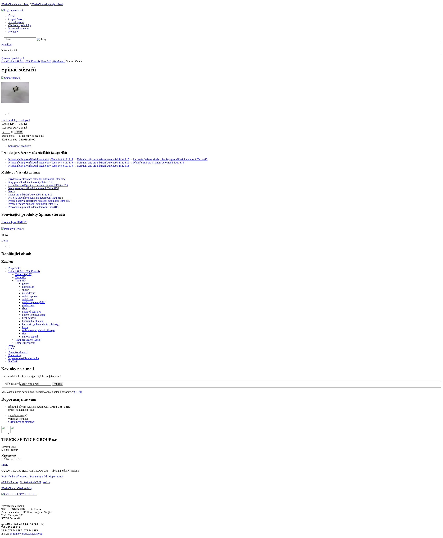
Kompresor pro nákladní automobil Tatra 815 (33, 188)
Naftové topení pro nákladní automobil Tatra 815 (35, 197)
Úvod (4, 61)
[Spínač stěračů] (10, 77)
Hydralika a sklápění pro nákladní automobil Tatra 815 (38, 185)
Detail (4, 240)
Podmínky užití (38, 476)
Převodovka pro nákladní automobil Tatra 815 (33, 207)
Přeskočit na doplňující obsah (47, 4)
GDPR (78, 391)
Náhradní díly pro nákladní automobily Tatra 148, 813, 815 (40, 159)
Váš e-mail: (11, 383)
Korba (11, 191)
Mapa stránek (56, 476)
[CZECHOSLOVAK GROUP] (19, 494)
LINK (4, 464)
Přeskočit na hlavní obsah (15, 4)
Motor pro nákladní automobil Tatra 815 (30, 194)
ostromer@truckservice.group (26, 533)
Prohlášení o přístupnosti (14, 476)
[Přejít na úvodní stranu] (12, 10)
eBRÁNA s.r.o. (9, 482)
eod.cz (46, 482)
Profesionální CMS (30, 482)
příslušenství (58, 61)
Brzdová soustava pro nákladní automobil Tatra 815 (36, 178)
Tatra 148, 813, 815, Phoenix (24, 61)
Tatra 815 (46, 61)
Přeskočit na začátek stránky (16, 488)
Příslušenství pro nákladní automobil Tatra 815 (158, 162)
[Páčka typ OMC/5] (12, 228)
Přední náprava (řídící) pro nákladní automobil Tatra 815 (39, 200)
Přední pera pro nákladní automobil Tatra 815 (33, 203)
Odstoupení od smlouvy (21, 421)
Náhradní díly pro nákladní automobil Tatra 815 (103, 159)
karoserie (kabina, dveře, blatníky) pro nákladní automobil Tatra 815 (170, 159)
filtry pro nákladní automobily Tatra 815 (30, 182)
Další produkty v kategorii (15, 120)
